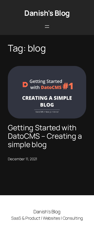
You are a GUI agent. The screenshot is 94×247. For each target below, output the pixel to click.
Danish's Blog (47, 13)
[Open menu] (47, 26)
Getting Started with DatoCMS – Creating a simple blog (45, 136)
